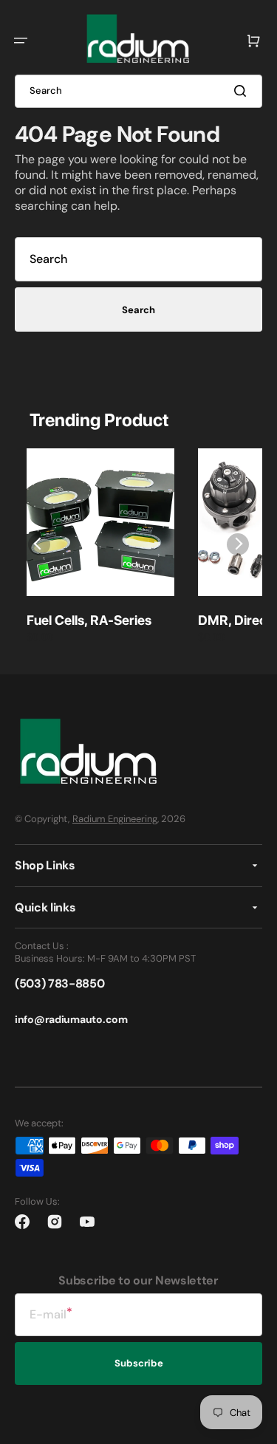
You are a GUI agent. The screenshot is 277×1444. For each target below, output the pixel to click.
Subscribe (138, 1363)
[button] (20, 40)
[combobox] (138, 91)
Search (138, 310)
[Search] (243, 91)
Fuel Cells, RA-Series (89, 620)
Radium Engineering (114, 818)
